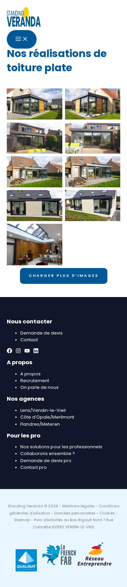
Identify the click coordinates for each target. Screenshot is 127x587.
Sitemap (22, 520)
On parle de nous (39, 387)
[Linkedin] (36, 352)
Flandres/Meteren (40, 424)
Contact (29, 340)
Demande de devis (41, 333)
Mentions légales (78, 506)
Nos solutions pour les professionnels (61, 447)
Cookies (107, 513)
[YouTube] (27, 352)
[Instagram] (18, 352)
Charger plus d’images (64, 275)
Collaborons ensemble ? (47, 453)
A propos (30, 374)
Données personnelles (75, 513)
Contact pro (33, 467)
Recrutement (34, 380)
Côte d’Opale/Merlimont (47, 417)
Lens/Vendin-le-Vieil (43, 410)
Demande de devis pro (45, 460)
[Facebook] (9, 352)
